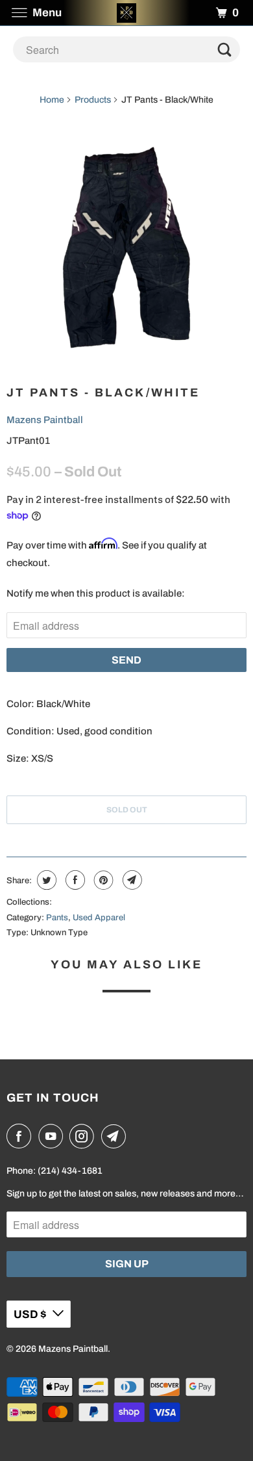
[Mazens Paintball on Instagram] (84, 1136)
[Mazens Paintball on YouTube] (53, 1136)
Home (52, 100)
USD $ (30, 1314)
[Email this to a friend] (130, 880)
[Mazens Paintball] (127, 12)
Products (93, 100)
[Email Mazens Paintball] (116, 1136)
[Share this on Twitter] (45, 880)
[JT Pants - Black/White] (126, 248)
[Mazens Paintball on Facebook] (21, 1136)
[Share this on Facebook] (73, 880)
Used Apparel (99, 917)
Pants (57, 917)
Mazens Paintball (44, 420)
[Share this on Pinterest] (102, 880)
